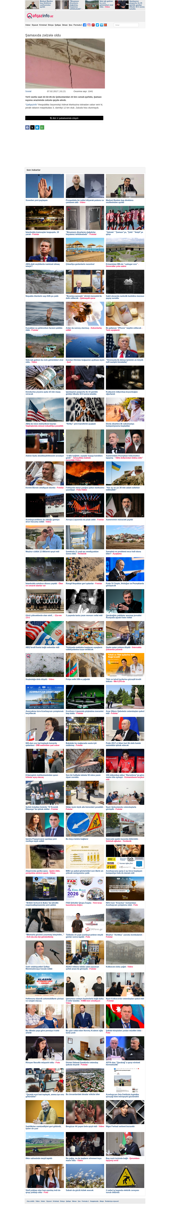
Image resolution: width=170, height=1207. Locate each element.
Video (38, 1201)
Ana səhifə (30, 1201)
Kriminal (43, 25)
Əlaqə (102, 1201)
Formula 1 (78, 25)
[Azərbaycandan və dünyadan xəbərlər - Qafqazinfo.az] (40, 15)
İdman (65, 25)
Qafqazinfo (31, 104)
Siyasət (35, 25)
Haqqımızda (94, 1201)
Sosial (28, 91)
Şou (70, 25)
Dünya (51, 25)
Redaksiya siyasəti (112, 1201)
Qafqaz (58, 25)
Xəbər (27, 25)
